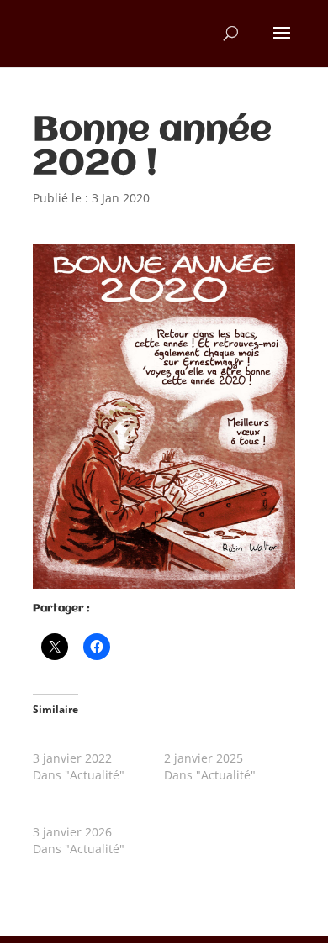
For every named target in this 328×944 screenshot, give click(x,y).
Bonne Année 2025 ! (220, 741)
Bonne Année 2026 (86, 815)
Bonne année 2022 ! (89, 741)
